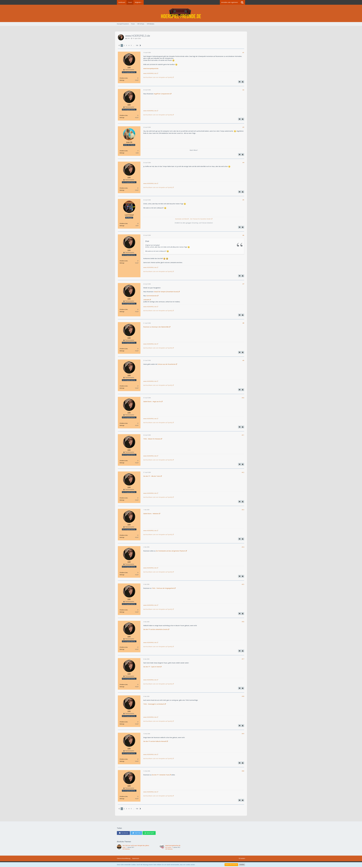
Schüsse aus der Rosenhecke (166, 364)
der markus (168, 847)
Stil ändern (242, 858)
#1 (243, 52)
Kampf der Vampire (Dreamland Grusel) (166, 292)
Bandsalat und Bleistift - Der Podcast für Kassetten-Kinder (193, 219)
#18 (243, 696)
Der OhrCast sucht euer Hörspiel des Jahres (136, 845)
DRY (128, 38)
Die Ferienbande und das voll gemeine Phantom (170, 551)
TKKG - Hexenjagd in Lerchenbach (153, 704)
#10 (243, 398)
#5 (243, 200)
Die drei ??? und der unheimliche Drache (155, 629)
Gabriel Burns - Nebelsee (150, 513)
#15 (243, 584)
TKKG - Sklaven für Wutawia (151, 439)
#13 (243, 510)
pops (124, 847)
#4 (243, 162)
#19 (243, 733)
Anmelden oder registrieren (229, 2)
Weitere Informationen (231, 864)
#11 (243, 435)
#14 (243, 547)
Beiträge (122, 80)
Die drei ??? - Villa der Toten (151, 476)
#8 (243, 323)
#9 (243, 360)
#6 (243, 235)
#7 (243, 284)
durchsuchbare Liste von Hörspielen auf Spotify (157, 77)
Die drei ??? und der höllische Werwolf (154, 741)
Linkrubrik (146, 300)
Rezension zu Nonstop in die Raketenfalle (156, 327)
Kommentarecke (151, 296)
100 (137, 45)
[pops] (119, 847)
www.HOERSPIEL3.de (149, 73)
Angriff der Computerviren (162, 94)
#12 (243, 472)
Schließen (241, 864)
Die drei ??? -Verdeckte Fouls (160, 775)
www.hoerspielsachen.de (172, 845)
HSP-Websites (126, 849)
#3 (243, 127)
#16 (243, 622)
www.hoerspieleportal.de (150, 68)
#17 (243, 659)
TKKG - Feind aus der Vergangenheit (163, 588)
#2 (243, 90)
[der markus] (162, 847)
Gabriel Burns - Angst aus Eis (152, 401)
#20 (243, 771)
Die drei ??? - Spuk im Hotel (151, 667)
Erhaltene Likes (124, 78)
